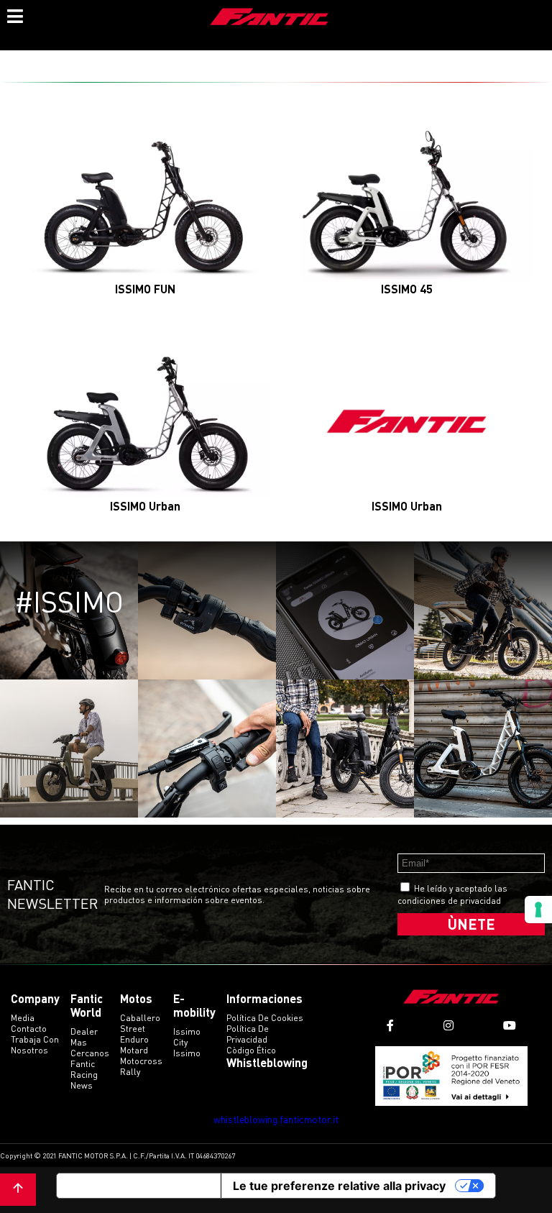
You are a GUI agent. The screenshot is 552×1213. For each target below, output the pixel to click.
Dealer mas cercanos (89, 1042)
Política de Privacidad (247, 1034)
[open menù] (14, 14)
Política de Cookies (264, 1017)
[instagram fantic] (448, 1026)
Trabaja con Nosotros (35, 1045)
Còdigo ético (251, 1050)
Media (22, 1017)
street (132, 1028)
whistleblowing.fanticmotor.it (276, 1119)
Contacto (29, 1028)
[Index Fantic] (269, 18)
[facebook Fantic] (390, 1026)
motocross (141, 1061)
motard (134, 1050)
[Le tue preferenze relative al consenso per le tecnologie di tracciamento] (538, 909)
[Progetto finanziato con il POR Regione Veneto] (452, 1076)
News (81, 1085)
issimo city (187, 1037)
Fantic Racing (84, 1069)
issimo (187, 1053)
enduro (134, 1039)
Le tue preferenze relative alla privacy (339, 1185)
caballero (140, 1017)
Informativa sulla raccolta (138, 1185)
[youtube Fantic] (509, 1026)
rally (130, 1071)
